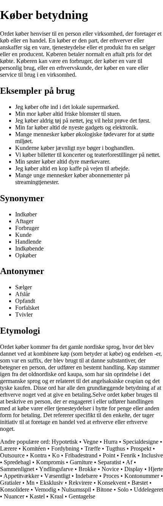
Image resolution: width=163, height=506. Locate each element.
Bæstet (140, 482)
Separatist (109, 462)
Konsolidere (14, 489)
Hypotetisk (65, 441)
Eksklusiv (51, 482)
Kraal (56, 496)
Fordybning (65, 448)
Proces (111, 476)
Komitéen (34, 448)
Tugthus (115, 448)
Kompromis (50, 462)
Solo (123, 489)
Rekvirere (80, 482)
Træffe (92, 448)
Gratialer (10, 482)
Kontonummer (141, 476)
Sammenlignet (17, 469)
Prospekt (140, 448)
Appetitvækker (21, 476)
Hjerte (155, 469)
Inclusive (152, 455)
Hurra (110, 441)
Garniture (81, 462)
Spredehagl (17, 462)
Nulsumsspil (76, 489)
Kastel (37, 496)
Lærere (8, 448)
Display (133, 469)
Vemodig (45, 489)
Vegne (90, 441)
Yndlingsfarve (56, 469)
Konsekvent (111, 482)
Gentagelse (82, 496)
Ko (56, 455)
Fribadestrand (81, 455)
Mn (30, 482)
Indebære (86, 476)
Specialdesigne (140, 441)
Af (129, 462)
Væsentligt (57, 476)
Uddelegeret (148, 489)
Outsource (12, 455)
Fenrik (128, 455)
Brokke (87, 469)
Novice (110, 469)
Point (109, 455)
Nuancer (14, 496)
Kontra (38, 455)
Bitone (104, 489)
